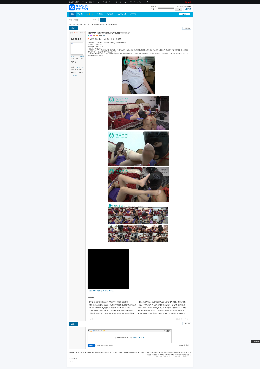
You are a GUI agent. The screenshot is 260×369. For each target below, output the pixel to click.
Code (101, 331)
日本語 (105, 2)
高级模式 (167, 331)
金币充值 (90, 14)
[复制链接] (126, 33)
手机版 (77, 352)
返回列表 (187, 28)
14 (77, 57)
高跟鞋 (105, 291)
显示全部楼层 (116, 39)
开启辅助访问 (183, 1)
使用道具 (179, 319)
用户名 (152, 6)
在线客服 (100, 14)
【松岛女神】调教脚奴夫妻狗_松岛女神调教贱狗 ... (105, 24)
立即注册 (187, 9)
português (140, 2)
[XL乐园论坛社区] (79, 9)
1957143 (80, 67)
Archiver (71, 352)
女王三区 (79, 24)
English (98, 2)
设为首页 (71, 2)
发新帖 (73, 28)
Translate (256, 341)
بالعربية (126, 2)
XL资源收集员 (76, 39)
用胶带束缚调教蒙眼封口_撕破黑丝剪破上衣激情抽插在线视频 (161, 310)
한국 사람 (118, 2)
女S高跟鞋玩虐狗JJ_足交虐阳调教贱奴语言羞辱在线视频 (109, 308)
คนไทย (147, 2)
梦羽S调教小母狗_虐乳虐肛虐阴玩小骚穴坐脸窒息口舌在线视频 (162, 313)
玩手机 (111, 291)
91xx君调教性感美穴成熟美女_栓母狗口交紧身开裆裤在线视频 (111, 310)
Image (94, 331)
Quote (99, 331)
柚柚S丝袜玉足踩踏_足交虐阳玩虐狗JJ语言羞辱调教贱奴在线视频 (112, 305)
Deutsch (111, 2)
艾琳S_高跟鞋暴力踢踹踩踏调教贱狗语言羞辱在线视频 (108, 302)
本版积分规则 (184, 345)
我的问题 (110, 14)
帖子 (94, 19)
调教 (90, 291)
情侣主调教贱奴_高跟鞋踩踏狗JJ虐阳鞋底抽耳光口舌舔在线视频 (162, 302)
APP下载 (133, 14)
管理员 (73, 62)
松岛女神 (86, 24)
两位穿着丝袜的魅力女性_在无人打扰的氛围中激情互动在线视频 (162, 308)
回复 (91, 319)
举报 (186, 319)
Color (91, 331)
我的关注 (80, 14)
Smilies (104, 331)
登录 (134, 338)
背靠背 (99, 291)
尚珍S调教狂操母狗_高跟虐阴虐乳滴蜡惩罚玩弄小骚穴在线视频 (162, 305)
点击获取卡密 (121, 14)
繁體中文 (91, 2)
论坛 (72, 14)
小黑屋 (82, 352)
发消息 (75, 75)
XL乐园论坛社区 (70, 24)
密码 (152, 9)
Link (96, 331)
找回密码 (187, 6)
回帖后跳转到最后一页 (105, 345)
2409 (72, 57)
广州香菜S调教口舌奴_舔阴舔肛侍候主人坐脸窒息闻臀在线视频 (111, 313)
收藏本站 (77, 2)
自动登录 (180, 6)
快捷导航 (183, 14)
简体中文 (84, 2)
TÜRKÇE (132, 2)
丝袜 (94, 291)
